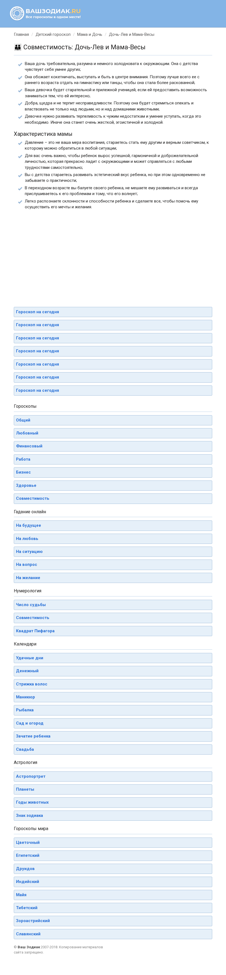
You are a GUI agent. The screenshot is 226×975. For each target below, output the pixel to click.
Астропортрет (30, 776)
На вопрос (26, 564)
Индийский (27, 881)
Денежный (27, 670)
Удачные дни (29, 657)
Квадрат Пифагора (35, 630)
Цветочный (28, 842)
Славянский (28, 933)
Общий (23, 420)
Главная (21, 34)
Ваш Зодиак (29, 947)
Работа (23, 459)
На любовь (27, 538)
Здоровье (26, 485)
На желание (28, 577)
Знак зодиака (29, 815)
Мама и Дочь (89, 34)
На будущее (28, 525)
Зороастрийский (33, 920)
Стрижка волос (31, 684)
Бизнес (23, 472)
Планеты (25, 789)
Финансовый (29, 446)
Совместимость (32, 498)
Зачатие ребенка (33, 736)
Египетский (27, 855)
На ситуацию (29, 551)
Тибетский (26, 907)
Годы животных (32, 802)
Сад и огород (30, 723)
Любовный (27, 433)
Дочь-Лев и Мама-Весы (131, 34)
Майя (21, 894)
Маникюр (25, 697)
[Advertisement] (113, 255)
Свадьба (25, 749)
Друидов (25, 868)
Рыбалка (25, 709)
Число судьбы (31, 604)
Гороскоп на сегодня (37, 311)
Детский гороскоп (53, 34)
